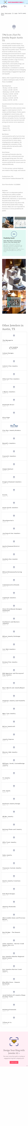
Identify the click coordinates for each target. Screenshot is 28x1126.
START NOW (14, 1062)
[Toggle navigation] (25, 6)
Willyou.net (5, 192)
